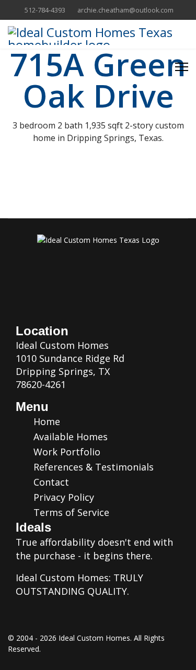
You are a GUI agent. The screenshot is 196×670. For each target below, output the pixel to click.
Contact (50, 482)
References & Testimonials (92, 467)
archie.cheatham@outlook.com (125, 10)
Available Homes (69, 436)
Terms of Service (70, 512)
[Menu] (181, 67)
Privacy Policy (62, 497)
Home (45, 421)
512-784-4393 (45, 10)
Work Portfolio (65, 451)
